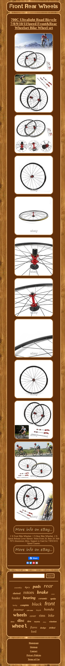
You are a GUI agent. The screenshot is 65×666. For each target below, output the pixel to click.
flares (33, 627)
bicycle (38, 610)
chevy (44, 622)
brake (42, 592)
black (37, 604)
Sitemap (33, 647)
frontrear (19, 609)
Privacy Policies (34, 655)
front (50, 603)
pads (37, 586)
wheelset (53, 621)
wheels (20, 614)
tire (29, 621)
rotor (53, 594)
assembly (18, 587)
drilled (52, 628)
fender (16, 598)
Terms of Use (34, 659)
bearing (29, 598)
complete (24, 605)
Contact (33, 651)
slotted (16, 593)
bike (51, 615)
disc (20, 620)
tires (12, 621)
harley (15, 605)
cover (33, 615)
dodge (43, 628)
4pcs (27, 587)
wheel (19, 626)
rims (42, 615)
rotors (28, 592)
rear (48, 586)
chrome (30, 610)
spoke (53, 598)
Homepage (34, 643)
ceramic (43, 598)
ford (33, 631)
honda (49, 609)
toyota (37, 621)
